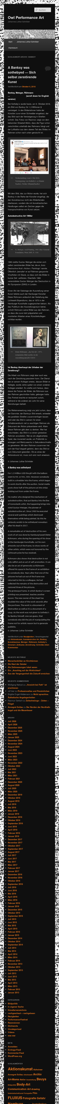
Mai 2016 (12, 893)
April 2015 (12, 928)
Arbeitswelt (28, 1074)
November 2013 (15, 963)
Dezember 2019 (15, 794)
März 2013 (12, 986)
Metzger (24, 642)
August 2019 (13, 801)
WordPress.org (15, 1056)
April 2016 (12, 896)
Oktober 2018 (14, 820)
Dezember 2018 (15, 817)
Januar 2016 (13, 906)
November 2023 (15, 753)
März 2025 (12, 734)
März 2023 (12, 759)
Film (35, 1093)
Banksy (43, 639)
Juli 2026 (12, 721)
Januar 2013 (13, 992)
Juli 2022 (12, 769)
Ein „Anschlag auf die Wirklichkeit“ (24, 670)
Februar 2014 (14, 960)
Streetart (12, 644)
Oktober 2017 (14, 845)
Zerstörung (30, 644)
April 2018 (12, 829)
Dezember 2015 (15, 909)
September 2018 (15, 823)
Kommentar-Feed (16, 1052)
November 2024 (15, 743)
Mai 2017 (12, 861)
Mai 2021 (12, 772)
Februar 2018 (14, 833)
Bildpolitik (13, 1003)
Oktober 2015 (14, 912)
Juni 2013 (12, 976)
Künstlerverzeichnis (17, 1010)
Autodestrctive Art (31, 639)
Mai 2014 (12, 951)
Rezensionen (14, 1022)
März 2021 (12, 775)
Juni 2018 (12, 826)
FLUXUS (15, 1097)
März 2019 (12, 810)
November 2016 (15, 877)
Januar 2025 (13, 737)
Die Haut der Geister (17, 664)
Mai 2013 (12, 979)
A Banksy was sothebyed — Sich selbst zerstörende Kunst (22, 74)
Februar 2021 (14, 778)
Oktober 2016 (14, 880)
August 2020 (13, 785)
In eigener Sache (16, 1006)
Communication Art (19, 1089)
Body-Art (23, 1084)
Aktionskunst (16, 639)
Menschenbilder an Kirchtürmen (23, 660)
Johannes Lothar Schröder (28, 41)
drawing (35, 1089)
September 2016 (15, 884)
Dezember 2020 (15, 782)
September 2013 (15, 970)
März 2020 (12, 791)
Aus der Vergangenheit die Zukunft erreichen (29, 673)
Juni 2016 (12, 890)
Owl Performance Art (26, 17)
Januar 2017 (13, 871)
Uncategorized (14, 1029)
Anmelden (12, 1046)
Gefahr (41, 1098)
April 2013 (12, 982)
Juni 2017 (12, 858)
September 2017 (15, 848)
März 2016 (12, 899)
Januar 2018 (13, 836)
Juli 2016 (12, 887)
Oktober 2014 (14, 941)
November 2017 (15, 842)
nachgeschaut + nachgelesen (21, 1013)
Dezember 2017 (15, 839)
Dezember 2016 (15, 874)
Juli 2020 (12, 788)
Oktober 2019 (14, 797)
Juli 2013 (12, 973)
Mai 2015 (12, 925)
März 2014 (12, 957)
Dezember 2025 (15, 727)
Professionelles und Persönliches (33, 691)
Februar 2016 (14, 903)
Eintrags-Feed (14, 1049)
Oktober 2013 (14, 967)
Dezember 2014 (15, 938)
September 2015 (15, 915)
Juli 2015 (12, 919)
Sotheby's (42, 642)
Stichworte (13, 1025)
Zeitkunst (20, 644)
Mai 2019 (12, 807)
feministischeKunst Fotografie (20, 1093)
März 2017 (12, 864)
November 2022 (15, 762)
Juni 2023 (12, 756)
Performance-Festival (18, 1019)
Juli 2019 (12, 804)
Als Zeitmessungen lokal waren (22, 667)
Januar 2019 (13, 813)
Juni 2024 (12, 749)
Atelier (23, 1079)
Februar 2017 (14, 868)
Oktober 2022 (14, 765)
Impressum (13, 47)
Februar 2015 (14, 931)
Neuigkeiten (29, 636)
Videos (11, 1032)
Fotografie (29, 1098)
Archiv (37, 1074)
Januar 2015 (13, 935)
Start (10, 41)
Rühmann (33, 642)
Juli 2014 (12, 947)
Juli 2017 (12, 855)
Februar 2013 (14, 989)
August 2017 (13, 852)
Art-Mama (13, 1079)
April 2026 (12, 724)
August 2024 (13, 746)
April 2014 (12, 954)
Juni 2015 (12, 922)
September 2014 (15, 944)
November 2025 (15, 730)
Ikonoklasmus (14, 642)
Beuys (41, 1079)
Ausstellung (31, 1079)
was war (11, 1035)
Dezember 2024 (15, 740)
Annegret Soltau (15, 707)
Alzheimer (38, 1069)
